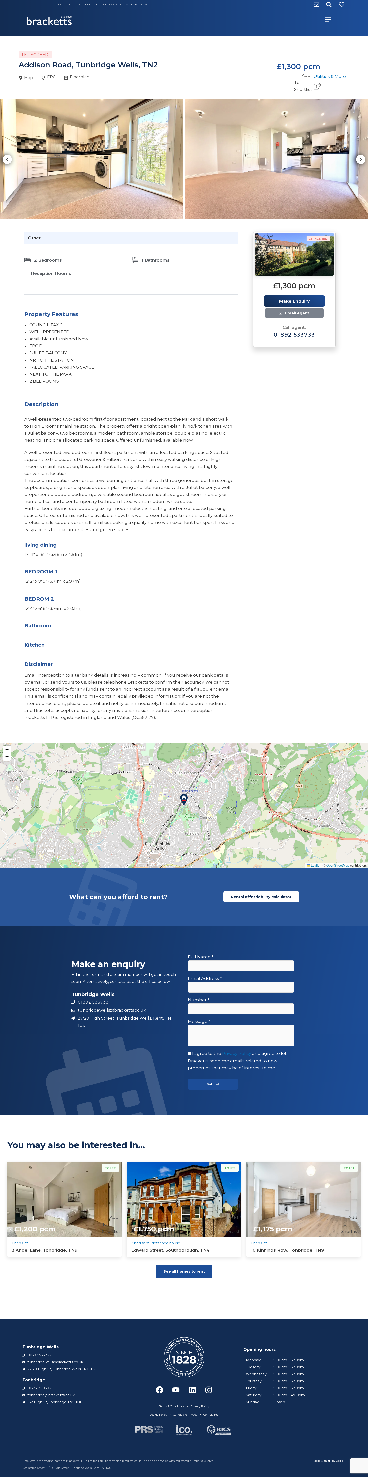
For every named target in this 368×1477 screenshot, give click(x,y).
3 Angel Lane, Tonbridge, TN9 (44, 1250)
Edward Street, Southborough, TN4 (170, 1250)
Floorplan (79, 77)
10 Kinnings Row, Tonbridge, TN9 (287, 1250)
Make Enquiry (294, 301)
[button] (7, 159)
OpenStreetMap (337, 865)
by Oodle (337, 1460)
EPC (51, 77)
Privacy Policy (236, 1053)
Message (199, 1021)
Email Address (205, 978)
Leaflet (315, 865)
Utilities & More (330, 76)
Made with (320, 1460)
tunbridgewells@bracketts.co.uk (298, 313)
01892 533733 (294, 334)
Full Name (200, 956)
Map (28, 77)
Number (198, 999)
